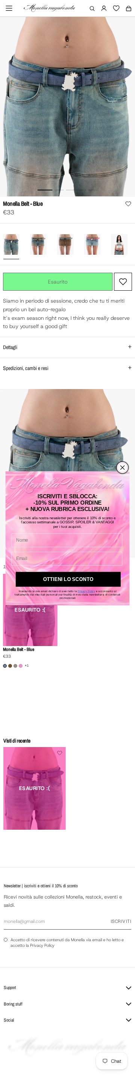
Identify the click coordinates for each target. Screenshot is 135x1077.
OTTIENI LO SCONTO (68, 579)
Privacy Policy (86, 591)
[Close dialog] (123, 467)
